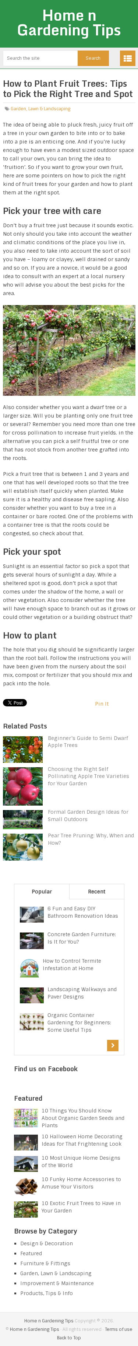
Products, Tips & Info (46, 1293)
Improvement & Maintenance (57, 1283)
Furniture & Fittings (45, 1263)
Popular (42, 891)
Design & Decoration (46, 1243)
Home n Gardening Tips (69, 22)
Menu (127, 58)
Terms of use (118, 1329)
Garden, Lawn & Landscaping (40, 109)
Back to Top (69, 1338)
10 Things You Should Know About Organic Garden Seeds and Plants (83, 1118)
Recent (96, 891)
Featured (31, 1253)
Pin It (102, 703)
